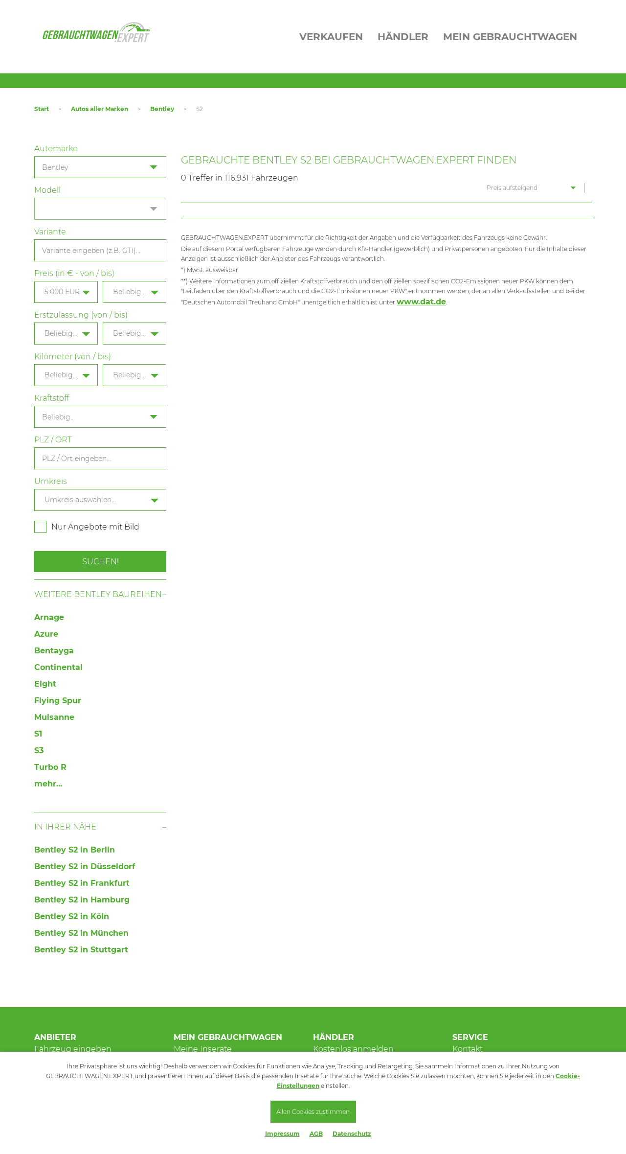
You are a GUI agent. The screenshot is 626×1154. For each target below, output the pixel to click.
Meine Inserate (203, 1049)
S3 (39, 750)
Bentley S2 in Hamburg (82, 899)
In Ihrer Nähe (65, 826)
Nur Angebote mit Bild (95, 526)
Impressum (282, 1133)
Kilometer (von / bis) (72, 356)
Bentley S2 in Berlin (74, 849)
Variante (50, 231)
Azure (46, 634)
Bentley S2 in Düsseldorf (84, 866)
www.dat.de (421, 301)
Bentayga (54, 650)
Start (41, 109)
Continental (58, 667)
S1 (38, 734)
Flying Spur (57, 700)
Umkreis (50, 481)
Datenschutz (352, 1133)
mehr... (48, 783)
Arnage (49, 617)
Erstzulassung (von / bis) (81, 315)
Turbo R (50, 767)
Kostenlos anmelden (353, 1049)
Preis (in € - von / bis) (74, 273)
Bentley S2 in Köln (71, 916)
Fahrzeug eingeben (73, 1049)
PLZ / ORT (53, 439)
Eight (45, 684)
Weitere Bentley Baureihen (98, 594)
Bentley (162, 109)
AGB (316, 1133)
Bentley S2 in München (81, 933)
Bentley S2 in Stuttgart (81, 949)
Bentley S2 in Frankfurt (82, 883)
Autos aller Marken (99, 109)
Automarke (56, 148)
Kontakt (467, 1049)
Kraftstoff (51, 398)
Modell (47, 190)
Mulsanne (54, 717)
